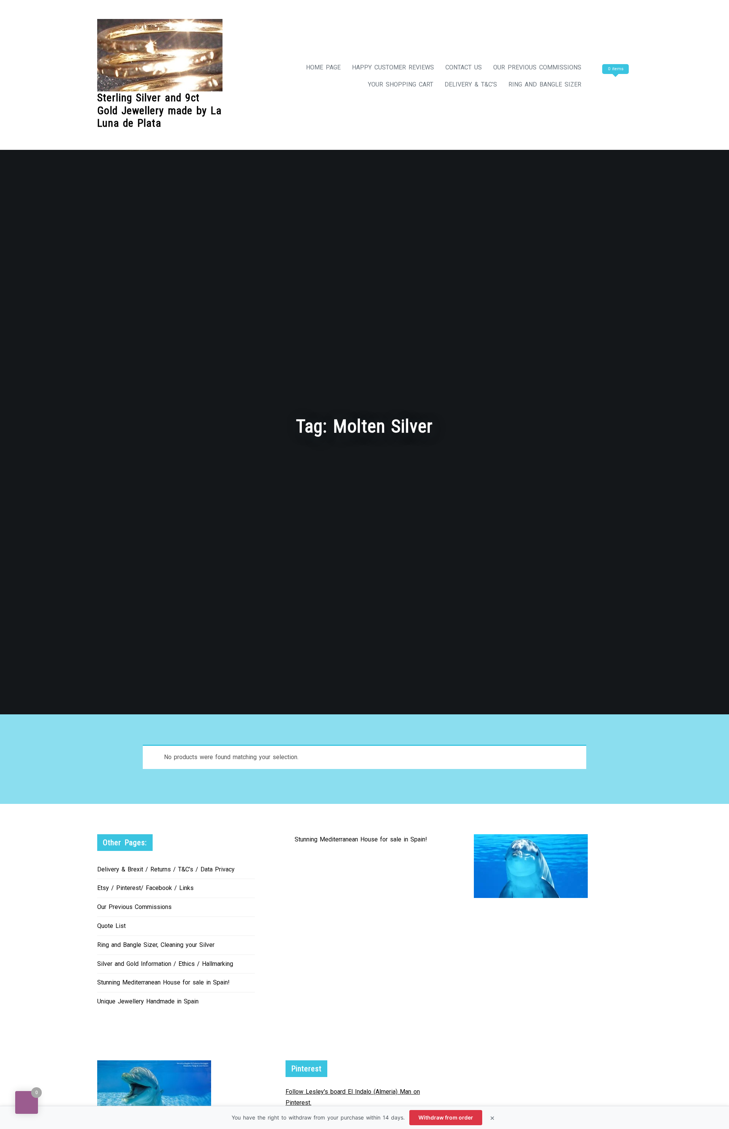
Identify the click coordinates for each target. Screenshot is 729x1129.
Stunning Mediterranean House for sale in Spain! (163, 982)
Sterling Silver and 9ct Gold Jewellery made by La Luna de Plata (159, 110)
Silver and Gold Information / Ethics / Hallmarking (165, 963)
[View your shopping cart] (614, 84)
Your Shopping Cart (400, 84)
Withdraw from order (445, 1117)
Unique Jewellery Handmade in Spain (148, 1001)
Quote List (111, 925)
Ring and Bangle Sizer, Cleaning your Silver (156, 944)
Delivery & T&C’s (471, 84)
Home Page (323, 67)
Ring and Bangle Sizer (544, 84)
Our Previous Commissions (537, 67)
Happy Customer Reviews (393, 67)
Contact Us (463, 67)
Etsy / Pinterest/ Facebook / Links (145, 888)
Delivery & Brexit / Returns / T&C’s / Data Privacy (166, 869)
